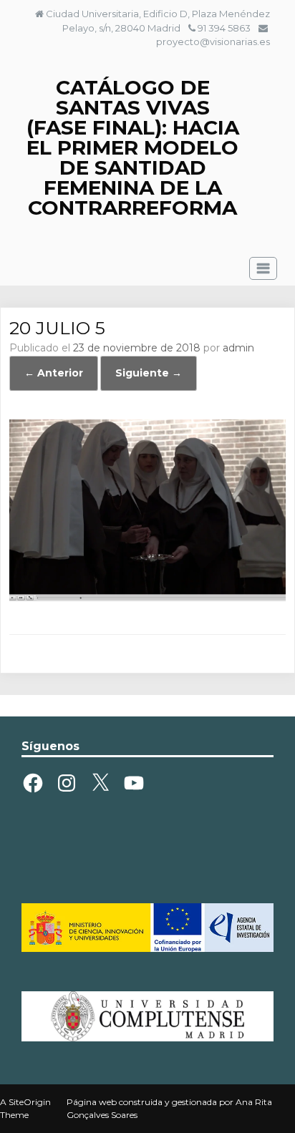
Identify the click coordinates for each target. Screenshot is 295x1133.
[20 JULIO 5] (147, 597)
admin (238, 347)
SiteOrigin (30, 1101)
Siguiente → (148, 372)
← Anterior (53, 372)
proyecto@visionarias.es (213, 41)
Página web (92, 1101)
